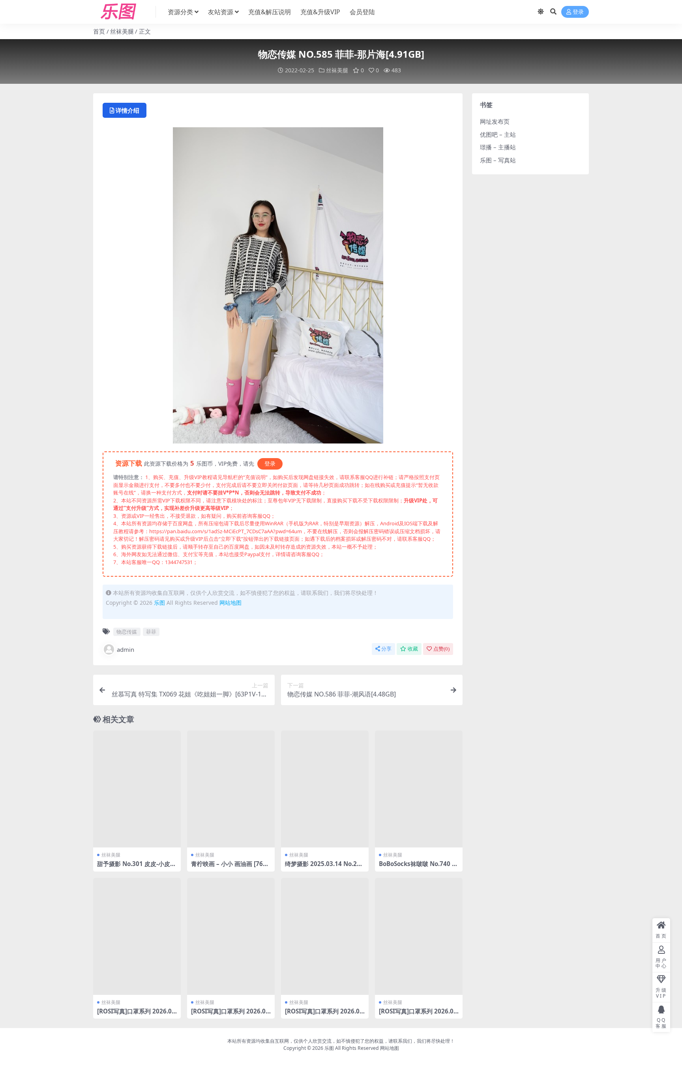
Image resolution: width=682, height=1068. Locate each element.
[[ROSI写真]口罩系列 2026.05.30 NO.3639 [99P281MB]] (137, 936)
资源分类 (180, 12)
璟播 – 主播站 (498, 147)
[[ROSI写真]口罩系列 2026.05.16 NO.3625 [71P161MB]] (325, 936)
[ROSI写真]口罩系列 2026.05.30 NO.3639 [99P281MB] (137, 1014)
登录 (578, 12)
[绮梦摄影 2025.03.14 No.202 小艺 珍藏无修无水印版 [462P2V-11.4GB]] (325, 788)
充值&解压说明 (269, 12)
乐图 (159, 602)
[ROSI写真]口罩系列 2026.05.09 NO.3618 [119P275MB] (419, 1014)
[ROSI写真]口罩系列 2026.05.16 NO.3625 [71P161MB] (325, 1014)
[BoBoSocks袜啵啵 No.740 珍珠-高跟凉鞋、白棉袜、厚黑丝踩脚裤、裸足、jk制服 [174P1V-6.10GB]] (419, 788)
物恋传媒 (126, 631)
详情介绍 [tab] (127, 110)
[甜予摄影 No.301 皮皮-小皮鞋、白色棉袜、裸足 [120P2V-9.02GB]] (137, 788)
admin (125, 649)
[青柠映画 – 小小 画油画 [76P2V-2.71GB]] (231, 788)
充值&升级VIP (320, 12)
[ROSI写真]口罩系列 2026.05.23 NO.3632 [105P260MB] (231, 1014)
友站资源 (220, 12)
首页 (99, 31)
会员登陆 (362, 12)
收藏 (413, 649)
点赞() (441, 649)
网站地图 (230, 602)
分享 (386, 649)
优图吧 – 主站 (498, 134)
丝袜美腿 (122, 31)
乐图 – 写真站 (498, 160)
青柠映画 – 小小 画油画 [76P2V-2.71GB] (230, 867)
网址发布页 (495, 121)
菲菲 (151, 631)
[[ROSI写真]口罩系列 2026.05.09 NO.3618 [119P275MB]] (419, 936)
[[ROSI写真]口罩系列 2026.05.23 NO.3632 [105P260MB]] (231, 936)
